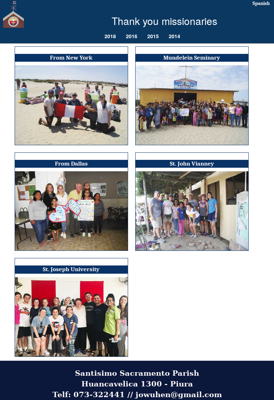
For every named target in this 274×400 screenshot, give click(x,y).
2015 (153, 36)
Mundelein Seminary (191, 57)
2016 (131, 36)
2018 (110, 36)
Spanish (261, 3)
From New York (71, 57)
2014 (174, 36)
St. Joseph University (71, 269)
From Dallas (71, 163)
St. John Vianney (192, 163)
